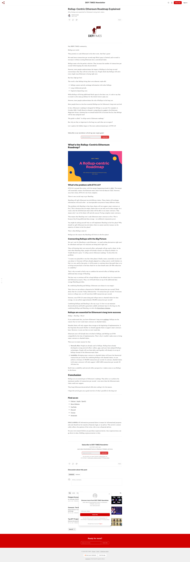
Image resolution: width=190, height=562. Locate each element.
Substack (87, 559)
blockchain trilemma (103, 308)
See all (71, 529)
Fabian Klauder (75, 14)
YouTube (73, 407)
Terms (97, 551)
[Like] (69, 19)
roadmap (106, 319)
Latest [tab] (73, 493)
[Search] (168, 2)
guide (105, 110)
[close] (109, 494)
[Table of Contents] (2, 281)
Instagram (74, 415)
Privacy (93, 551)
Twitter (73, 413)
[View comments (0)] (73, 19)
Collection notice (104, 551)
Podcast (73, 401)
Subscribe (177, 2)
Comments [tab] (71, 474)
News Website (75, 404)
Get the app (102, 555)
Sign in (185, 2)
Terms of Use (102, 518)
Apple (78, 401)
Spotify (84, 401)
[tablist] (74, 474)
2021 (112, 188)
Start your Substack (91, 555)
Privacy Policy (106, 519)
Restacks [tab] (78, 474)
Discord (73, 410)
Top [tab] (70, 493)
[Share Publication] (171, 2)
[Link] (66, 146)
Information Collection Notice (94, 519)
